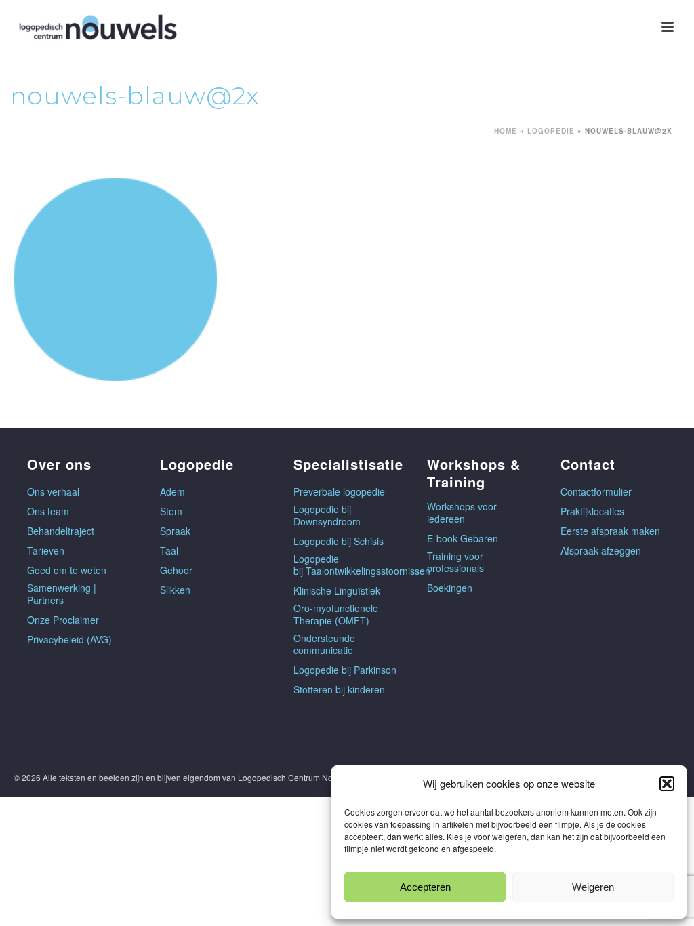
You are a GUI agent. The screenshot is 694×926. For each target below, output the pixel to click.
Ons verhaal (53, 491)
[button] (667, 783)
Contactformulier (596, 491)
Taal (169, 550)
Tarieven (45, 550)
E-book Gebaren (462, 538)
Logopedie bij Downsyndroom (327, 515)
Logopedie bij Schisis (338, 541)
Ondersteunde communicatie (324, 644)
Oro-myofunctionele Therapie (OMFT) (335, 614)
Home (505, 131)
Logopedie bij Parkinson (344, 670)
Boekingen (449, 588)
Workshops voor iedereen (462, 512)
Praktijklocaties (592, 511)
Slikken (175, 590)
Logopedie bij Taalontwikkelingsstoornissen (361, 564)
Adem (172, 491)
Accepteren (425, 887)
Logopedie (551, 131)
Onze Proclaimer (63, 619)
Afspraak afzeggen (600, 550)
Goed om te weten (66, 570)
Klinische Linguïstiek (336, 590)
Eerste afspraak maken (610, 531)
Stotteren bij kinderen (339, 689)
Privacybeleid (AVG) (69, 639)
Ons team (48, 511)
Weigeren (593, 887)
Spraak (175, 531)
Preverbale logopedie (339, 491)
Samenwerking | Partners (61, 594)
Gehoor (176, 570)
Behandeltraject (60, 531)
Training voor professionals (455, 562)
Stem (171, 511)
